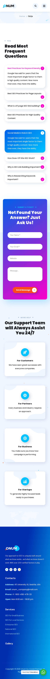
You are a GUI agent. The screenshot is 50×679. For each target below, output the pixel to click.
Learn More (23, 377)
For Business (25, 446)
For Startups (25, 489)
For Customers (25, 360)
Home (22, 16)
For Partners (25, 403)
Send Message (23, 290)
